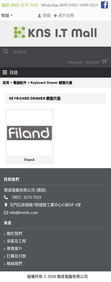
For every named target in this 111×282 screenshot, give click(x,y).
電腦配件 (20, 83)
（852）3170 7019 (25, 197)
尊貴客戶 (14, 248)
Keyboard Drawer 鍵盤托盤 (51, 83)
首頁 (6, 83)
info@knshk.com (24, 212)
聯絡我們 (14, 263)
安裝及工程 (16, 241)
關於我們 (14, 233)
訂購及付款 (16, 256)
